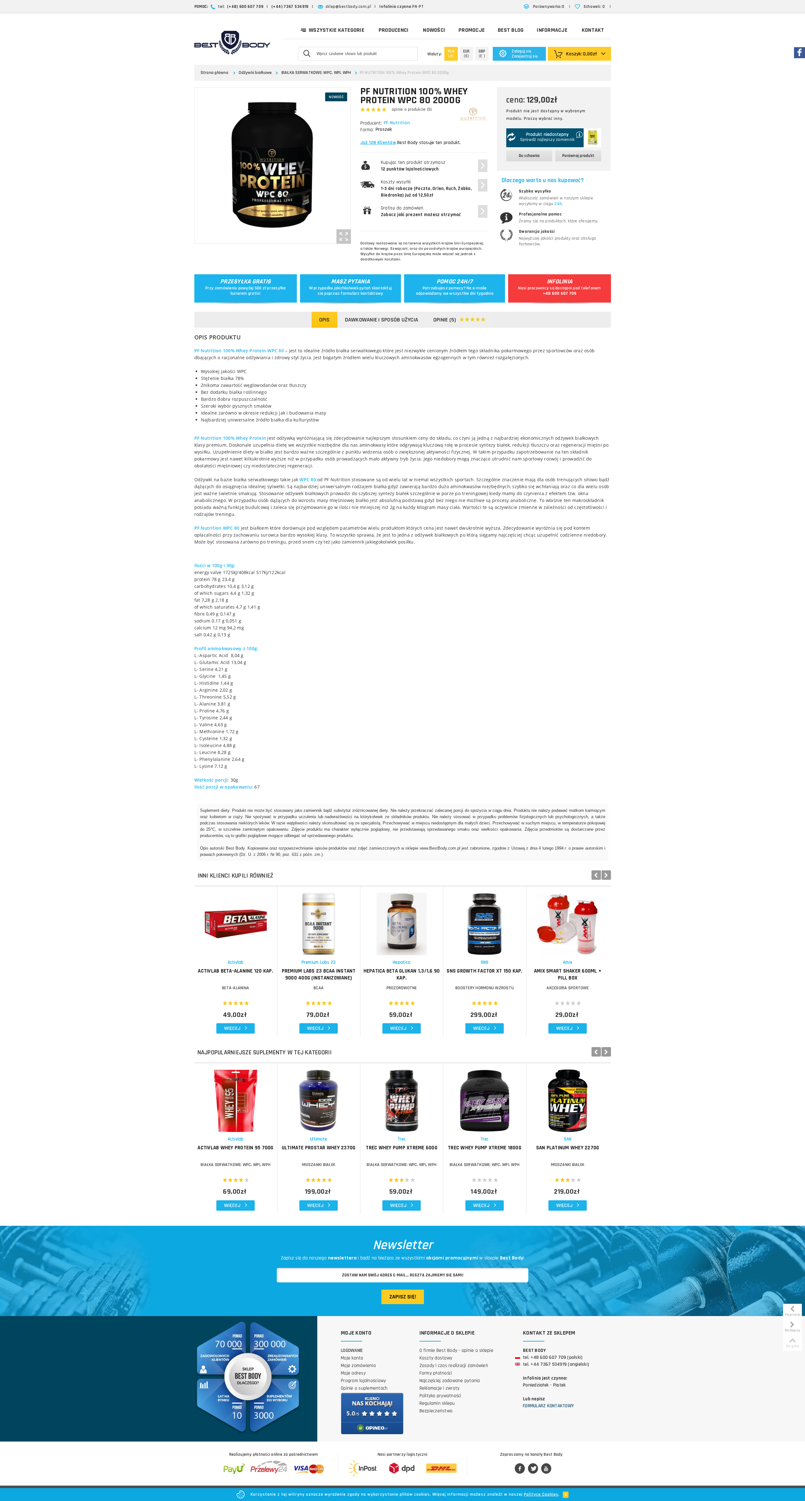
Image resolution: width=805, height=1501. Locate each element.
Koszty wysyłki (426, 188)
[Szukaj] (306, 53)
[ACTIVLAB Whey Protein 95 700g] (235, 1097)
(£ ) (482, 54)
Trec (401, 1139)
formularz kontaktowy (362, 293)
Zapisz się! (402, 1296)
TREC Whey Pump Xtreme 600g (401, 1147)
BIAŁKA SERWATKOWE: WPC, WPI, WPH (316, 72)
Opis (324, 319)
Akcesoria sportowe (568, 988)
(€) (466, 54)
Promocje (471, 30)
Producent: (371, 123)
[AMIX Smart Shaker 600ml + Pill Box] (568, 920)
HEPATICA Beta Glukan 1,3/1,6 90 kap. (402, 974)
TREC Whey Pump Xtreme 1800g (484, 1147)
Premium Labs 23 (319, 962)
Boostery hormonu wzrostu (484, 988)
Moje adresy (353, 1373)
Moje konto (352, 1358)
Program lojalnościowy (363, 1381)
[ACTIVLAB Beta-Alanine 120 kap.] (235, 920)
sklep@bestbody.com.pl (348, 6)
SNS (485, 962)
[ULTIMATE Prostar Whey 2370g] (318, 1097)
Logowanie (352, 1350)
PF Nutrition (397, 123)
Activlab (236, 962)
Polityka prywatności (440, 1396)
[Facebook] (520, 1469)
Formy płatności (435, 1373)
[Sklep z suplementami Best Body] (232, 43)
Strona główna (214, 72)
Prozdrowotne (401, 988)
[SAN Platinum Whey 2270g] (568, 1097)
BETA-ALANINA (235, 988)
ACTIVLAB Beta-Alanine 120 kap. (235, 971)
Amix (567, 962)
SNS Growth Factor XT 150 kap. (484, 971)
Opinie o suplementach (364, 1388)
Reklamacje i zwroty (439, 1388)
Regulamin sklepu (437, 1403)
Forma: (367, 130)
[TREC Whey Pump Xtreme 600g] (402, 1097)
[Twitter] (533, 1469)
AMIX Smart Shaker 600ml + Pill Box (567, 974)
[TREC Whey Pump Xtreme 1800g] (485, 1097)
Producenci (394, 30)
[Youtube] (546, 1469)
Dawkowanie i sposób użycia (382, 319)
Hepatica (401, 962)
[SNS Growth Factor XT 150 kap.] (485, 920)
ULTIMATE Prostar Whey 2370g (319, 1147)
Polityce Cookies (541, 1494)
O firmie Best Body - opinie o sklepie (456, 1350)
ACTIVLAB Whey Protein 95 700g (235, 1147)
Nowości (434, 30)
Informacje (552, 30)
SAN (568, 1139)
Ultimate (318, 1139)
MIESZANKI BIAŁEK (318, 1165)
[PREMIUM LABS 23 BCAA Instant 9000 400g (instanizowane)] (318, 920)
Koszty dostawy (435, 1358)
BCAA (319, 988)
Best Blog (511, 30)
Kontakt (593, 30)
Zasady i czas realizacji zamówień (453, 1366)
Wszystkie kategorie (336, 30)
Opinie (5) (444, 319)
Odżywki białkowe (255, 72)
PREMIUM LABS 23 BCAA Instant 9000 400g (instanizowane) (319, 974)
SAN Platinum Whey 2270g (567, 1147)
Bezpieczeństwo (436, 1411)
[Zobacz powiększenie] (343, 236)
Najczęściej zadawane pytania (449, 1381)
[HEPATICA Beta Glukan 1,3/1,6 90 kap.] (402, 920)
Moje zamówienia (358, 1366)
